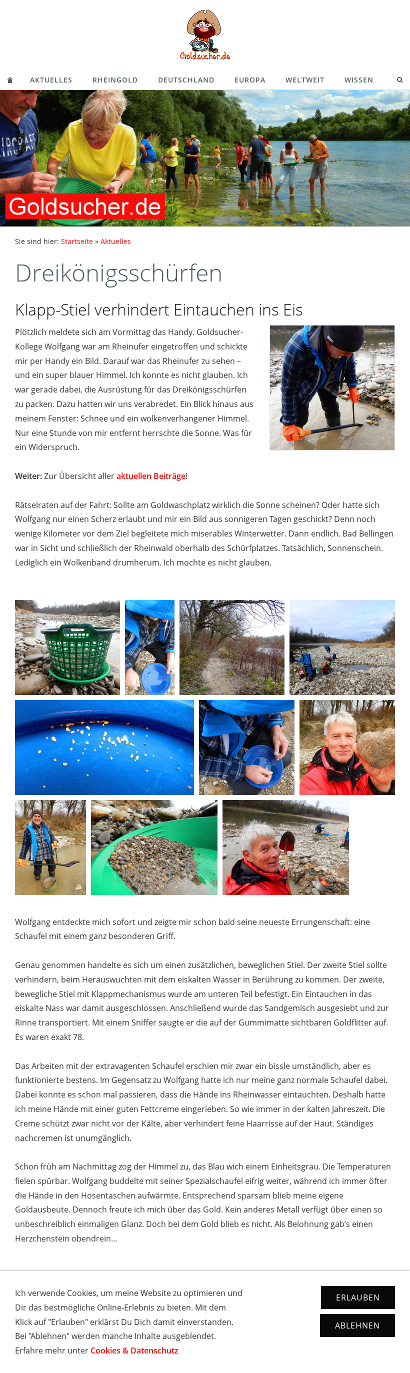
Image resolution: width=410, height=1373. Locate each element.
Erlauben (358, 1297)
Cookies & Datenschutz (134, 1350)
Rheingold (115, 79)
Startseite (77, 241)
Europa (250, 79)
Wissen (359, 79)
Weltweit (305, 79)
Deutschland (186, 79)
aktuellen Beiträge (151, 476)
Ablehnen (357, 1325)
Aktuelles (51, 79)
